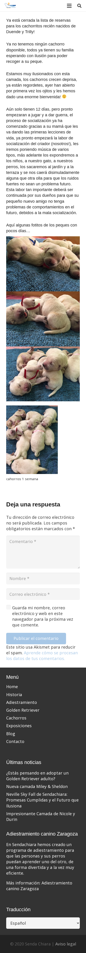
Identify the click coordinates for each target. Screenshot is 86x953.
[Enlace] (10, 5)
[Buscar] (79, 5)
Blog (10, 733)
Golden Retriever (22, 710)
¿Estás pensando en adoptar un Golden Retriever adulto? (37, 775)
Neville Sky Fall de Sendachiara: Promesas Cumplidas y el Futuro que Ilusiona (42, 799)
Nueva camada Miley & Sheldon (37, 786)
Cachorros (16, 718)
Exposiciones (19, 725)
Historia (14, 694)
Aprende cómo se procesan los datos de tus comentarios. (42, 655)
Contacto (15, 741)
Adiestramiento (21, 702)
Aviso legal (65, 944)
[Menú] (69, 5)
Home (12, 686)
